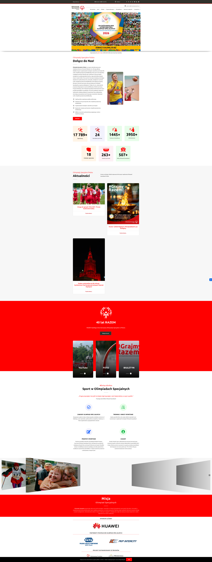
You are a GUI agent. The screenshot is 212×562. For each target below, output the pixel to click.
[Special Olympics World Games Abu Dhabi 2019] (52, 461)
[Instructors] (129, 359)
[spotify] (138, 1)
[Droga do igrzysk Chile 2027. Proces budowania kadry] (89, 184)
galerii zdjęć (100, 52)
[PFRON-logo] (94, 554)
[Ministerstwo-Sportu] (117, 555)
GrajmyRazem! (82, 1)
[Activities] (106, 359)
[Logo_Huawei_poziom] (106, 521)
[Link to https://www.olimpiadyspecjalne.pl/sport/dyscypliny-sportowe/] (88, 431)
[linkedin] (136, 1)
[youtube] (134, 1)
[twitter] (128, 1)
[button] (2, 475)
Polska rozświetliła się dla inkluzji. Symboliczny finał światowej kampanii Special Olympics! (88, 285)
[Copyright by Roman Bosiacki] (160, 461)
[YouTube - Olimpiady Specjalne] (83, 359)
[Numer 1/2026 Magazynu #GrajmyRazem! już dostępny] (123, 184)
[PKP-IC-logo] (123, 538)
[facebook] (126, 1)
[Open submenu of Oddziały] (120, 2)
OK (129, 559)
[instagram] (130, 1)
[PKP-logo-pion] (88, 537)
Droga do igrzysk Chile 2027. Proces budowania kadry (88, 207)
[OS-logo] (78, 6)
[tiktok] (132, 1)
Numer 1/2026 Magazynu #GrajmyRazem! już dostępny (123, 227)
